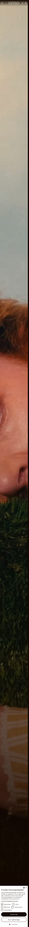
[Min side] (23, 3)
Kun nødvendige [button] (14, 920)
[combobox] (24, 887)
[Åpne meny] (2, 3)
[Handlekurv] (26, 3)
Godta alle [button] (14, 914)
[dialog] (14, 906)
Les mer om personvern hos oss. (9, 901)
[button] (14, 924)
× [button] (26, 887)
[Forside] (14, 3)
